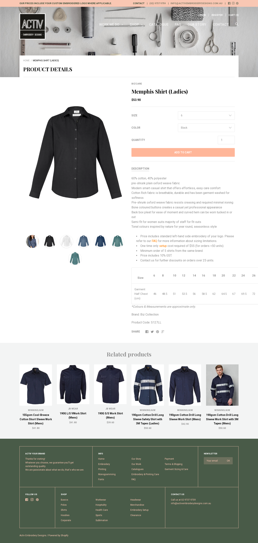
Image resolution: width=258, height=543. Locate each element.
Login (202, 15)
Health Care (102, 510)
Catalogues (137, 469)
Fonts (101, 479)
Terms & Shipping (173, 464)
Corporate (66, 520)
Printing (102, 469)
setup (163, 246)
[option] (75, 155)
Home (26, 60)
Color (135, 127)
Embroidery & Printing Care (145, 474)
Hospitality (101, 505)
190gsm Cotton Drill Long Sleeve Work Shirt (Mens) (185, 417)
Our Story (197, 24)
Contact (221, 24)
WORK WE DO (109, 24)
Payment (169, 459)
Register (217, 15)
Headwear (135, 499)
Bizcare (136, 83)
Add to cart (183, 152)
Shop (135, 24)
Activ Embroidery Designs (32, 535)
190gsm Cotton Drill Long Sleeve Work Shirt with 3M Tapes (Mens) (222, 419)
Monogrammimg (107, 474)
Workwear (101, 499)
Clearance (135, 515)
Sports (99, 515)
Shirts (64, 510)
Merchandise (137, 505)
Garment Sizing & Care (176, 469)
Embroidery (104, 464)
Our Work (136, 464)
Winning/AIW (36, 410)
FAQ (178, 24)
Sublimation (102, 520)
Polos (64, 505)
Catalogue (158, 24)
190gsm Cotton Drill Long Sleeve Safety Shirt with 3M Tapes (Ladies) (147, 419)
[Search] (237, 26)
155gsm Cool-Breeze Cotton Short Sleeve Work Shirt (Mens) (36, 419)
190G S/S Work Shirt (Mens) (110, 415)
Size (134, 115)
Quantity (138, 139)
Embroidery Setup (139, 510)
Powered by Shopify (58, 535)
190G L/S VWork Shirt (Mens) (73, 415)
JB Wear (73, 408)
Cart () (234, 15)
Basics (64, 499)
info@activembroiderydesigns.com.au (196, 3)
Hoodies (65, 515)
